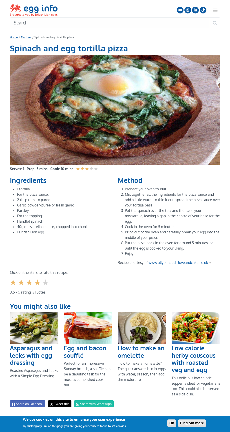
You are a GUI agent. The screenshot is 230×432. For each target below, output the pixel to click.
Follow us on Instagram (187, 10)
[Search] (215, 23)
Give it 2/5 (21, 286)
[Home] (34, 10)
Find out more (192, 423)
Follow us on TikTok (203, 10)
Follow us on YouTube (180, 10)
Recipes (26, 37)
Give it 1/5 (13, 286)
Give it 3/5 (29, 286)
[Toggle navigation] (215, 10)
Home (14, 37)
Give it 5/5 (46, 286)
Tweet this (61, 404)
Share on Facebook (29, 404)
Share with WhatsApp (95, 404)
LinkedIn (195, 10)
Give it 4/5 (38, 286)
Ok (171, 423)
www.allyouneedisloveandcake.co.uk (178, 262)
